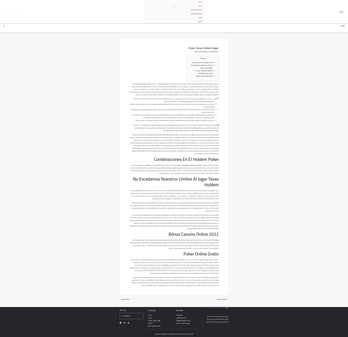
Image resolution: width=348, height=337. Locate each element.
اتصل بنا (200, 21)
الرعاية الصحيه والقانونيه (183, 320)
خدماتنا (150, 317)
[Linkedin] (120, 323)
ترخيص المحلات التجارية (183, 323)
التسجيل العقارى (181, 317)
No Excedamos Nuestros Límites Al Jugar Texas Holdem (202, 66)
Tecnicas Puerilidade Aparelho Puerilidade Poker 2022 (204, 72)
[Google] (128, 323)
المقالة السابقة (222, 299)
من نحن (200, 2)
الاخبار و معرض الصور (196, 10)
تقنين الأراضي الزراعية (196, 13)
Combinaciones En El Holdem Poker (202, 62)
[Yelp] (124, 323)
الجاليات (200, 17)
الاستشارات (179, 315)
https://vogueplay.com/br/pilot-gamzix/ (189, 165)
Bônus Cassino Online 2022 (204, 76)
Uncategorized (213, 51)
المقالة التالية (125, 299)
